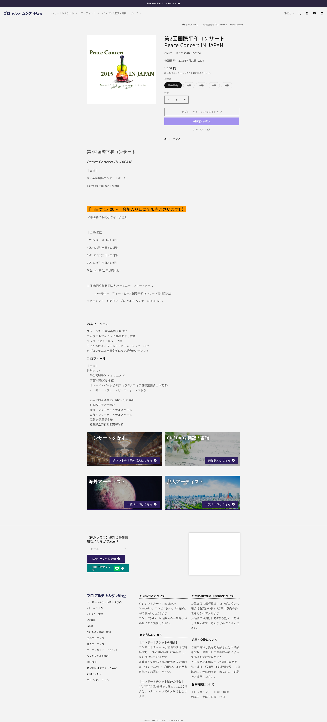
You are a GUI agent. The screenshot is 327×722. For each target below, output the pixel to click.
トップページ (192, 24)
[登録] (125, 549)
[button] (63, 13)
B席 (228, 85)
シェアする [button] (174, 138)
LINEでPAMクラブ (101, 568)
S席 (215, 85)
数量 (166, 92)
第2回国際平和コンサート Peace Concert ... (224, 24)
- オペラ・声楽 (95, 614)
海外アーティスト (97, 638)
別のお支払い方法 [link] (201, 129)
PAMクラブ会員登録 (104, 558)
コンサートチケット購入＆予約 (104, 602)
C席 (190, 85)
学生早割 (174, 85)
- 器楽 (90, 626)
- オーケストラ (95, 608)
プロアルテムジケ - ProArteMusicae (167, 720)
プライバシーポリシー (99, 680)
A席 (202, 85)
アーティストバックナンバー (103, 650)
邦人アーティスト (97, 644)
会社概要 (92, 662)
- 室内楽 (91, 620)
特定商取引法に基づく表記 (102, 668)
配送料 (172, 73)
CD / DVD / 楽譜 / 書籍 (99, 632)
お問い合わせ (94, 674)
